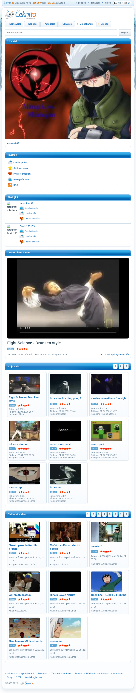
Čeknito (9, 3)
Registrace (80, 3)
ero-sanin (56, 641)
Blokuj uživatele (21, 179)
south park (97, 444)
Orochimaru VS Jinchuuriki (25, 641)
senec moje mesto (61, 444)
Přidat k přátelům (32, 219)
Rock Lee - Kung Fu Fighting (108, 594)
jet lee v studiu (18, 444)
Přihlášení (95, 3)
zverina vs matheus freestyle (108, 398)
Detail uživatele (31, 208)
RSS (15, 185)
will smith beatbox (20, 594)
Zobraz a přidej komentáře (116, 354)
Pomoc (107, 3)
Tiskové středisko (61, 673)
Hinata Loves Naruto (62, 594)
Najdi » (124, 32)
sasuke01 (97, 546)
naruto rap (15, 487)
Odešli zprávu (20, 162)
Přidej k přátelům (22, 174)
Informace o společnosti (20, 673)
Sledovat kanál (20, 168)
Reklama (42, 673)
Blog (9, 677)
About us (118, 673)
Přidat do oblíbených (97, 673)
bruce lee (55, 487)
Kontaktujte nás (33, 677)
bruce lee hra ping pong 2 (65, 398)
